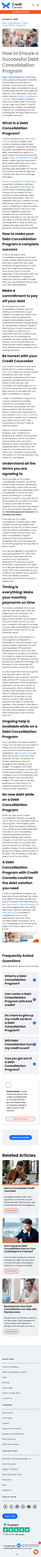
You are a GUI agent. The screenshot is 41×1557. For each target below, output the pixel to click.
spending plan (25, 753)
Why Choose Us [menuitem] (9, 1439)
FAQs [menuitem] (4, 1377)
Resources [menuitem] (6, 1480)
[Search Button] (33, 5)
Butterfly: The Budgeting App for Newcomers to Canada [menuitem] (17, 1459)
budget (5, 745)
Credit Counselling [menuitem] (10, 1367)
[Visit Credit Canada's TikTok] (35, 1507)
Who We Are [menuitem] (7, 1413)
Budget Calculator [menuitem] (10, 1469)
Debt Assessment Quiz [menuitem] (12, 1474)
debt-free (7, 372)
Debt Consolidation (11, 23)
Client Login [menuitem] (7, 1388)
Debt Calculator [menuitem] (9, 1464)
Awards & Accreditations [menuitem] (13, 1434)
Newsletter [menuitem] (7, 1490)
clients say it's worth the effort (21, 904)
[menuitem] (20, 12)
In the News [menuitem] (7, 1418)
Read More (11, 1210)
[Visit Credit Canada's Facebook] (5, 1507)
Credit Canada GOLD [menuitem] (11, 1393)
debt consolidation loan (22, 158)
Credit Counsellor (29, 414)
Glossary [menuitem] (6, 1382)
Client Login (10, 1516)
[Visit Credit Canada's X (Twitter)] (11, 1507)
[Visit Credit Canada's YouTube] (29, 1507)
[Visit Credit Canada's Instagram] (23, 1507)
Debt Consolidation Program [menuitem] (14, 1372)
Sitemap (27, 1548)
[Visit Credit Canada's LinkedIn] (17, 1507)
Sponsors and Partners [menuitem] (12, 1428)
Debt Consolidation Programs (15, 24)
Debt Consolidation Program (18, 181)
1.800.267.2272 (9, 912)
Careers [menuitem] (5, 1423)
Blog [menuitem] (4, 1485)
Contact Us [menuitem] (7, 1398)
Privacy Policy (26, 1546)
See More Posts (20, 1119)
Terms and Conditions (13, 1548)
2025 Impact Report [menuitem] (11, 1444)
